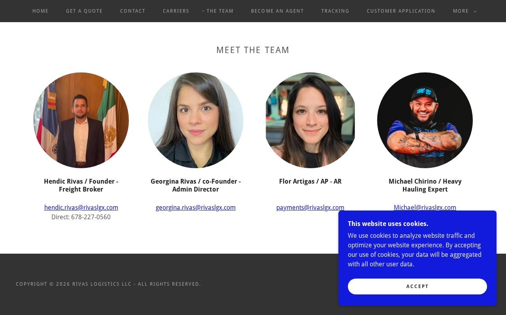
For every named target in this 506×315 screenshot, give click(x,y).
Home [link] (40, 11)
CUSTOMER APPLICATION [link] (401, 11)
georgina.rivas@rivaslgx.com (196, 207)
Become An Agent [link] (277, 11)
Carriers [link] (176, 11)
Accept (417, 286)
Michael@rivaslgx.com (425, 207)
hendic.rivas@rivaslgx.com (81, 207)
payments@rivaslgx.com (310, 207)
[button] (463, 11)
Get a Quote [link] (84, 11)
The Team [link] (220, 11)
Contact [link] (132, 11)
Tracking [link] (335, 11)
